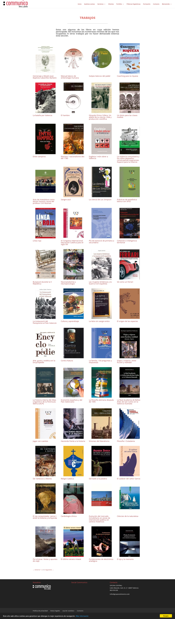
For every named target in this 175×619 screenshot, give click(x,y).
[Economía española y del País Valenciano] (73, 396)
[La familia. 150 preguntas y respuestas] (101, 357)
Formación (146, 4)
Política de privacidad (40, 611)
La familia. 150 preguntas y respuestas (100, 361)
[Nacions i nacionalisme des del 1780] (73, 153)
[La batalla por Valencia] (45, 112)
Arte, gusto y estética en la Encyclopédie (44, 361)
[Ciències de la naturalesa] (130, 513)
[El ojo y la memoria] (130, 556)
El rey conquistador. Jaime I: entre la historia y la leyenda (45, 517)
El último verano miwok (71, 559)
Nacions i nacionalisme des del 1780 (72, 157)
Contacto (156, 4)
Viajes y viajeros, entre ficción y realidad (126, 361)
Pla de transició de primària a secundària (101, 241)
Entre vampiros (39, 156)
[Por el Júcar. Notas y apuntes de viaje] (45, 556)
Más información (82, 616)
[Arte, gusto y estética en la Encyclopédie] (45, 357)
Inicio (80, 4)
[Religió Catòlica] (73, 475)
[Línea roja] (45, 237)
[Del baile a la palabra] (101, 475)
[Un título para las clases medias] (130, 112)
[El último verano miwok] (73, 556)
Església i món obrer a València (98, 157)
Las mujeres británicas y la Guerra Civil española (100, 283)
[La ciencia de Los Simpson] (101, 196)
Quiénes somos (89, 4)
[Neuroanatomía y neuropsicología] (73, 278)
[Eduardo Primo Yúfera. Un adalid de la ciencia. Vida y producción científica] (101, 112)
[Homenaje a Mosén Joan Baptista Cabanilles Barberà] (45, 72)
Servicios (100, 4)
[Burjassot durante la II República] (45, 278)
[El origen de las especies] (130, 318)
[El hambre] (73, 112)
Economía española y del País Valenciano (71, 401)
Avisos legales (55, 611)
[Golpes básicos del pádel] (101, 72)
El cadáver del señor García (128, 478)
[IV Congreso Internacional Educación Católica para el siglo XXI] (73, 237)
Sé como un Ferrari (125, 282)
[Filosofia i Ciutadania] (130, 438)
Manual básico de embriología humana (70, 77)
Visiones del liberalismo (99, 441)
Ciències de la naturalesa (127, 516)
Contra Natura (67, 360)
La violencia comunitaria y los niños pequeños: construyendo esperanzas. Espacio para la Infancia (128, 159)
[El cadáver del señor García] (130, 475)
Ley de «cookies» (68, 611)
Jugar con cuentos (40, 441)
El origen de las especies (127, 321)
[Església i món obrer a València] (101, 153)
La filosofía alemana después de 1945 (101, 401)
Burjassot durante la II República (42, 283)
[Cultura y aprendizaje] (73, 318)
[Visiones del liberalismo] (101, 438)
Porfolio (119, 4)
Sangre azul (66, 199)
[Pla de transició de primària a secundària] (101, 237)
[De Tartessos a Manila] (45, 475)
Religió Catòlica (67, 478)
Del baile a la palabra (98, 478)
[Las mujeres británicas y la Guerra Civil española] (101, 278)
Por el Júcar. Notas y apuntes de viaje (45, 560)
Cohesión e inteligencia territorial (127, 241)
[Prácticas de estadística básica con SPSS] (130, 196)
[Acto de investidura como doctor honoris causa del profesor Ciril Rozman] (45, 196)
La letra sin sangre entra (99, 321)
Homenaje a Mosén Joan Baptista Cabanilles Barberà (44, 77)
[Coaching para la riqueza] (130, 72)
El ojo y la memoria (125, 559)
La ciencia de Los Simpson (100, 199)
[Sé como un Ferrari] (130, 278)
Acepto (166, 616)
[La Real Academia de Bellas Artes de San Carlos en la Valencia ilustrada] (130, 396)
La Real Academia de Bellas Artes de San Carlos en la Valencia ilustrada (128, 402)
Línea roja (37, 240)
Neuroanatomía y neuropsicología (68, 283)
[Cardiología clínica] (73, 513)
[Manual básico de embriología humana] (73, 72)
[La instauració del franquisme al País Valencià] (45, 318)
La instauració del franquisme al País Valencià (44, 322)
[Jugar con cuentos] (45, 438)
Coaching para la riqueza (127, 76)
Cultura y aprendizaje (70, 321)
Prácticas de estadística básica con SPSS (127, 200)
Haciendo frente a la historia (73, 441)
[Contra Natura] (73, 357)
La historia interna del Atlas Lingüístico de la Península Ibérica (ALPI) (44, 402)
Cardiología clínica (69, 516)
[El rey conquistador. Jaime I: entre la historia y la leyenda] (45, 513)
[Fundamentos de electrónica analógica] (101, 556)
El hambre (65, 115)
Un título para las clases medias (127, 116)
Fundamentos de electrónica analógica (101, 560)
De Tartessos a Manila (42, 478)
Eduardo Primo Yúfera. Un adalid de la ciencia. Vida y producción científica (100, 117)
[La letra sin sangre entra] (101, 318)
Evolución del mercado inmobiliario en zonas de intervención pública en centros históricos (99, 519)
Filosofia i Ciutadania (126, 441)
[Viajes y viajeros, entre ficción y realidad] (130, 357)
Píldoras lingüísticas (133, 4)
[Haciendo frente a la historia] (73, 438)
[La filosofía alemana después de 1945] (101, 396)
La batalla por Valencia (42, 115)
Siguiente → (49, 570)
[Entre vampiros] (45, 153)
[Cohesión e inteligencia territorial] (130, 237)
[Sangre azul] (73, 196)
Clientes (111, 4)
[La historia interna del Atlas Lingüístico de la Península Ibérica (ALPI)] (45, 396)
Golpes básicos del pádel (99, 76)
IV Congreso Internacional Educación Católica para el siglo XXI (72, 242)
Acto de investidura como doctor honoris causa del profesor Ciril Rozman (44, 201)
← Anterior (36, 570)
